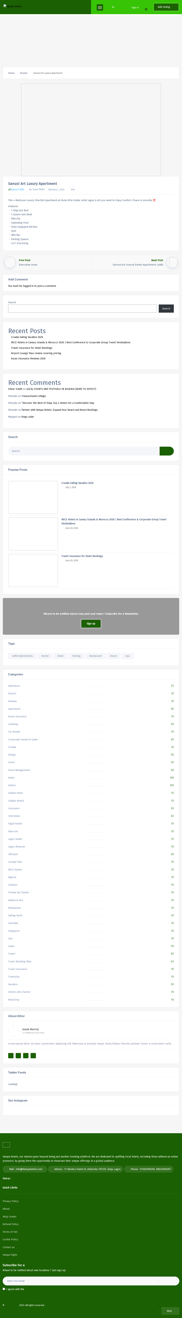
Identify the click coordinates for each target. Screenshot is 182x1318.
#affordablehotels (22, 655)
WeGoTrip (13, 999)
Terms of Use (10, 1231)
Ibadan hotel (15, 793)
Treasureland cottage (34, 396)
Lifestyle (13, 854)
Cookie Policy (10, 1239)
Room (113, 655)
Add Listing (164, 6)
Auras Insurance (17, 716)
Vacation (12, 984)
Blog (151, 1311)
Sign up (91, 623)
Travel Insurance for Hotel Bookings (31, 347)
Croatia (12, 747)
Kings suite (27, 416)
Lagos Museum (16, 846)
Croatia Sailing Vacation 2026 (27, 337)
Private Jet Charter (18, 892)
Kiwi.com (13, 831)
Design (12, 754)
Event (11, 762)
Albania (12, 701)
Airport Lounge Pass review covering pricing (36, 353)
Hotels (12, 785)
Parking (76, 655)
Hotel (60, 655)
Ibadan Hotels (16, 800)
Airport (12, 693)
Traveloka (13, 976)
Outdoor (13, 884)
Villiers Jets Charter (19, 992)
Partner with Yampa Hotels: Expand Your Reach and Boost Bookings (60, 409)
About (6, 1208)
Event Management (19, 770)
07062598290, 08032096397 (155, 1169)
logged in (28, 285)
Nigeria (12, 877)
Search (12, 302)
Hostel (45, 655)
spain (11, 946)
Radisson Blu (15, 900)
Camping (13, 724)
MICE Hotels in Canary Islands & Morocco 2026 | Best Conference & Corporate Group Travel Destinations (70, 342)
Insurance (14, 808)
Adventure (14, 685)
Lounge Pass (15, 861)
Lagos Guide (15, 839)
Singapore (14, 930)
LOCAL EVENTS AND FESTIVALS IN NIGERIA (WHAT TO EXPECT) (61, 389)
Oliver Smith (15, 389)
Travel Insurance (17, 969)
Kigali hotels (15, 823)
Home (11, 73)
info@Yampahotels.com (29, 1169)
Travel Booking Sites (19, 961)
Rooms (24, 73)
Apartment (14, 708)
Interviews (14, 816)
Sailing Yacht (15, 915)
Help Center (10, 1216)
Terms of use (122, 1311)
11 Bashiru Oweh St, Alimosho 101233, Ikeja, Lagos (92, 1169)
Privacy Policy (10, 1201)
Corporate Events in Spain (23, 739)
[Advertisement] (91, 41)
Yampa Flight (10, 1254)
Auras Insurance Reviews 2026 (28, 358)
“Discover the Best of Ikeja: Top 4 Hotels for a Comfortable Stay (58, 403)
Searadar (13, 923)
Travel (11, 953)
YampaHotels (12, 1305)
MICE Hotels (15, 869)
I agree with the (23, 1289)
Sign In (135, 7)
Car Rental (14, 731)
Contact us (9, 1247)
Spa (127, 655)
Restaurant (95, 655)
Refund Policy (10, 1224)
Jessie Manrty (30, 1029)
